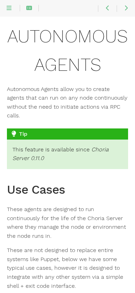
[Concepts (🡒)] (126, 8)
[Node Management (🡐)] (107, 8)
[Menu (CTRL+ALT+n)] (9, 8)
